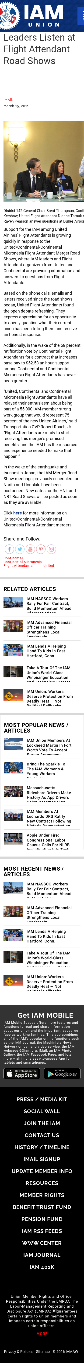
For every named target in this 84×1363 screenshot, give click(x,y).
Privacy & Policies (18, 1352)
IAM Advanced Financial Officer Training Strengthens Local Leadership (49, 629)
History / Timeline (42, 1147)
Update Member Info (42, 1171)
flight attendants (18, 566)
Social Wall (42, 1111)
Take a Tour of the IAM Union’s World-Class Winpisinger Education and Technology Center (49, 675)
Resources (42, 1183)
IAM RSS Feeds (42, 1231)
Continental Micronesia (23, 562)
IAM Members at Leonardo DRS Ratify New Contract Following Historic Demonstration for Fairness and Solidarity (49, 823)
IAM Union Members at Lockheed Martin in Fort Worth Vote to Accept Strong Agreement (49, 747)
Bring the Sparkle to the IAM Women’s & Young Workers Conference (46, 771)
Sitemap (43, 1352)
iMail (8, 100)
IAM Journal (42, 1255)
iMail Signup (42, 1159)
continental (13, 558)
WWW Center (42, 1243)
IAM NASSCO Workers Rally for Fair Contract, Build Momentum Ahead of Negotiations (49, 606)
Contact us (42, 1135)
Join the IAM (42, 1123)
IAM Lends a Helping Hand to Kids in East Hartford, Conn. (46, 651)
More (42, 1334)
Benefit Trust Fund (42, 1207)
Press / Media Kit (42, 1099)
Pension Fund (42, 1219)
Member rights (42, 1195)
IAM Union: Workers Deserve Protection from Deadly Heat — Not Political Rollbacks (50, 698)
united (48, 566)
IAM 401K (42, 1267)
